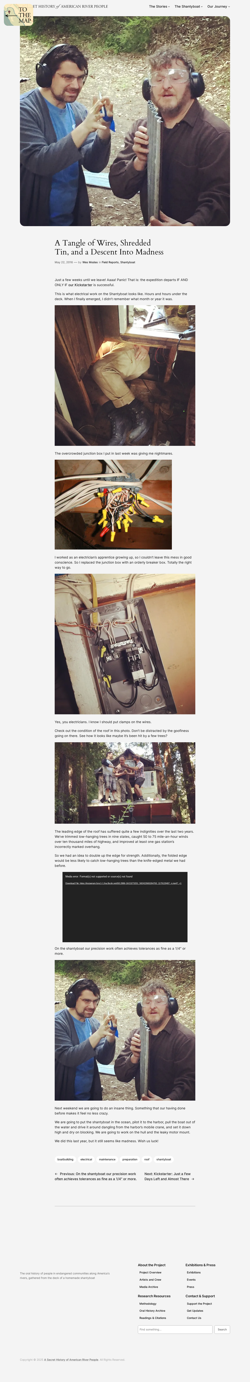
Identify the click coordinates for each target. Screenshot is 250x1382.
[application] (125, 907)
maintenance (107, 1159)
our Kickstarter (80, 285)
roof (146, 1159)
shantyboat (163, 1159)
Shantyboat (127, 262)
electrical (86, 1159)
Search (222, 1329)
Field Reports (110, 262)
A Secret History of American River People (71, 1359)
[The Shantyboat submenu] (202, 6)
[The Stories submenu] (169, 6)
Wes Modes (90, 262)
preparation (129, 1159)
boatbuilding (65, 1159)
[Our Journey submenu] (229, 6)
